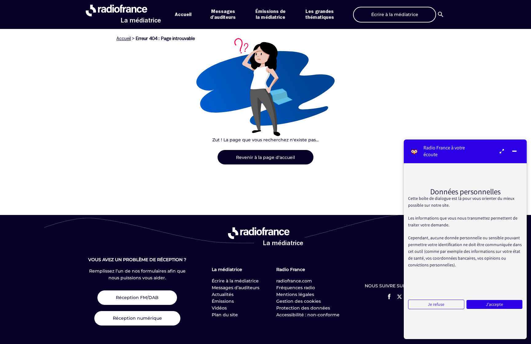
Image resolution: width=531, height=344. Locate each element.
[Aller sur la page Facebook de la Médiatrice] (389, 296)
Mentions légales (295, 294)
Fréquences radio (295, 287)
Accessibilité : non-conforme (308, 315)
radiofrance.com (294, 281)
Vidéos (219, 308)
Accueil (183, 14)
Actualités (223, 294)
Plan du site (225, 315)
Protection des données (303, 308)
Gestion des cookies (298, 301)
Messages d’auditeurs (235, 287)
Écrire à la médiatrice (235, 281)
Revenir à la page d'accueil (265, 157)
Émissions (223, 301)
